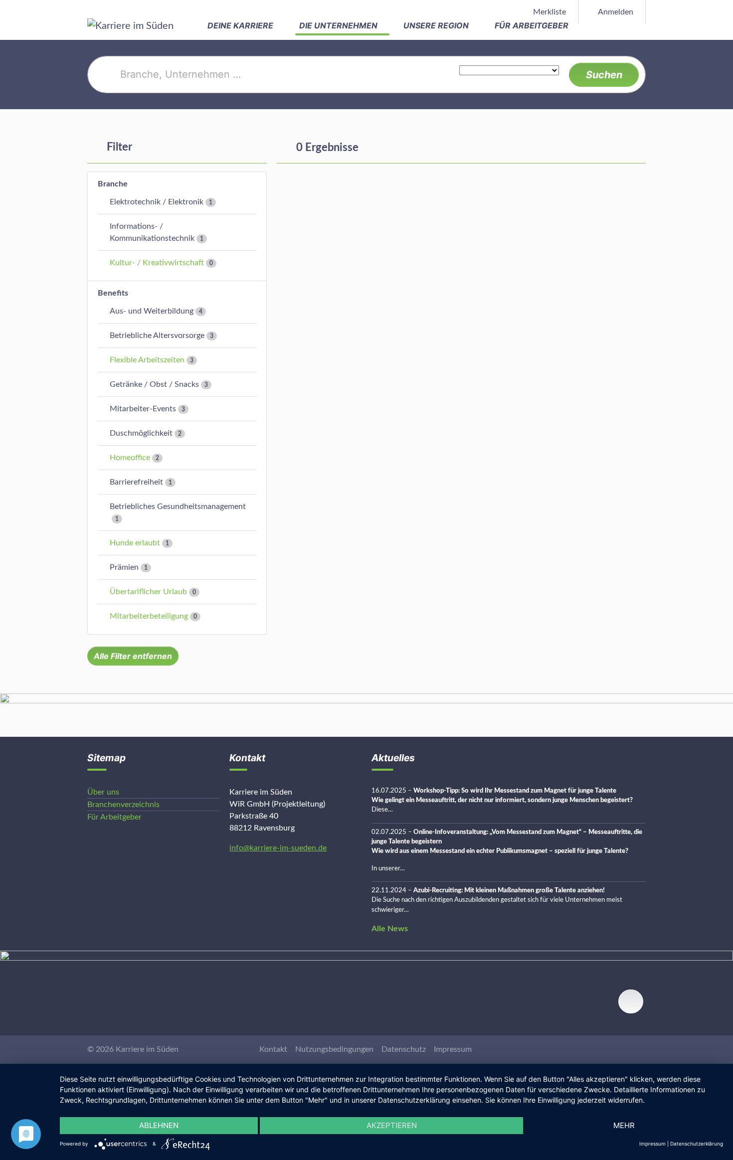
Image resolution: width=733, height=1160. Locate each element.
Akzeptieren (391, 1125)
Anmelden (614, 12)
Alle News (389, 929)
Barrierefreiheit (136, 482)
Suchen (604, 75)
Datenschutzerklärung (696, 1144)
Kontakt (273, 1049)
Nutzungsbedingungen (334, 1049)
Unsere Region (437, 25)
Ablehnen (159, 1125)
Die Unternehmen (339, 25)
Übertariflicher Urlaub (148, 592)
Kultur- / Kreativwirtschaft (157, 263)
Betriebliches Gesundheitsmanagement (178, 506)
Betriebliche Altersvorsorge (157, 335)
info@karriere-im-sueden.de (278, 848)
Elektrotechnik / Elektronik (156, 202)
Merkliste (548, 12)
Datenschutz (403, 1049)
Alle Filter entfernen (133, 656)
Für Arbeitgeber (532, 25)
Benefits (113, 293)
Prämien (124, 567)
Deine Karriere (241, 25)
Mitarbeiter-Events (143, 409)
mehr (624, 1125)
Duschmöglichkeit (141, 433)
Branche (113, 184)
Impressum (453, 1049)
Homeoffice (130, 458)
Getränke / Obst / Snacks (154, 384)
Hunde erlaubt (135, 543)
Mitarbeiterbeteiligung (149, 616)
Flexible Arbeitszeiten (147, 360)
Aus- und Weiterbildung (151, 311)
